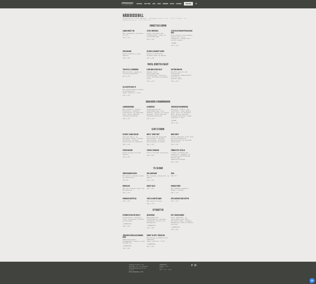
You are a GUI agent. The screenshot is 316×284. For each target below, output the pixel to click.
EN (196, 3)
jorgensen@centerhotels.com (137, 268)
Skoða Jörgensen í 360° (136, 271)
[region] (312, 281)
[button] (139, 3)
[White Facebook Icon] (192, 265)
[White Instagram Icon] (195, 265)
